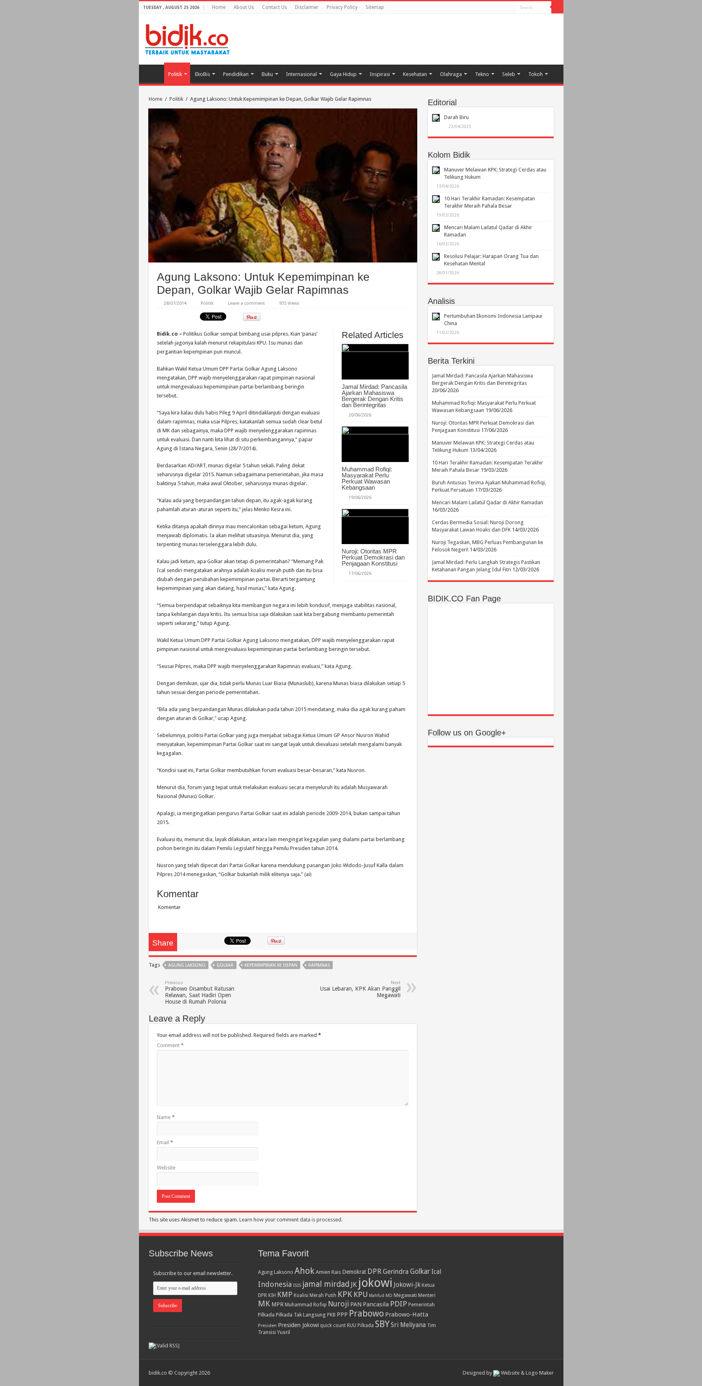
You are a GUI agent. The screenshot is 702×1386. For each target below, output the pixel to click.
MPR (277, 1304)
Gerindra (396, 1271)
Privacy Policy (342, 7)
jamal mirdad (325, 1284)
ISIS (297, 1285)
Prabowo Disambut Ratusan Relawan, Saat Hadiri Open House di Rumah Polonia (199, 992)
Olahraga (451, 74)
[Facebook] (509, 8)
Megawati (405, 1295)
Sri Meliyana (408, 1325)
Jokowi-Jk (407, 1284)
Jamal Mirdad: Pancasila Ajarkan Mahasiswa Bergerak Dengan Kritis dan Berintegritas (374, 395)
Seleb (508, 74)
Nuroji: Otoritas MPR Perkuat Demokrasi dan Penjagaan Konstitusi (373, 557)
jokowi (375, 1283)
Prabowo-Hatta (406, 1314)
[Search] (557, 7)
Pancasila (376, 1304)
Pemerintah (421, 1304)
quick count (333, 1325)
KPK (345, 1294)
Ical (436, 1271)
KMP (284, 1294)
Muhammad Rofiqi (306, 1304)
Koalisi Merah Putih (315, 1295)
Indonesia (275, 1284)
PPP (342, 1314)
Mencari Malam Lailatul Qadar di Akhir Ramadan (487, 502)
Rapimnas (319, 965)
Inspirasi (380, 74)
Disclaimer (306, 7)
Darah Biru (456, 117)
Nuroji (338, 1303)
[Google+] (501, 8)
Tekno (482, 74)
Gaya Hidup (343, 74)
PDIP (398, 1303)
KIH (272, 1295)
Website (166, 1168)
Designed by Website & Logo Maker (508, 1373)
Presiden (267, 1325)
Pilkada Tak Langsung (301, 1315)
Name (166, 1117)
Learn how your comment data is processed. (290, 1220)
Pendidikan (236, 74)
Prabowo (366, 1313)
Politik (175, 74)
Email (165, 1142)
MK (264, 1303)
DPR (374, 1271)
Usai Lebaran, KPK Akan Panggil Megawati (360, 989)
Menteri (427, 1295)
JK (354, 1284)
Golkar (225, 965)
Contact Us (274, 7)
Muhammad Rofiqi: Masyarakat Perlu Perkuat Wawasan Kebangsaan (367, 478)
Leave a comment (246, 303)
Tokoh (535, 74)
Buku (267, 74)
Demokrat (354, 1272)
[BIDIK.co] (187, 38)
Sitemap (375, 7)
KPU (360, 1294)
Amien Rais (328, 1272)
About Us (244, 7)
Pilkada (266, 1315)
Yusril (283, 1332)
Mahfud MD (380, 1295)
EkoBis (202, 74)
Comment (170, 1045)
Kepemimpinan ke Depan (271, 965)
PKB (331, 1315)
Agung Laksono (187, 965)
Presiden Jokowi (298, 1325)
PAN (356, 1304)
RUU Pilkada (360, 1325)
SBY (382, 1324)
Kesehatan (415, 74)
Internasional (301, 74)
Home (218, 7)
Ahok (304, 1271)
